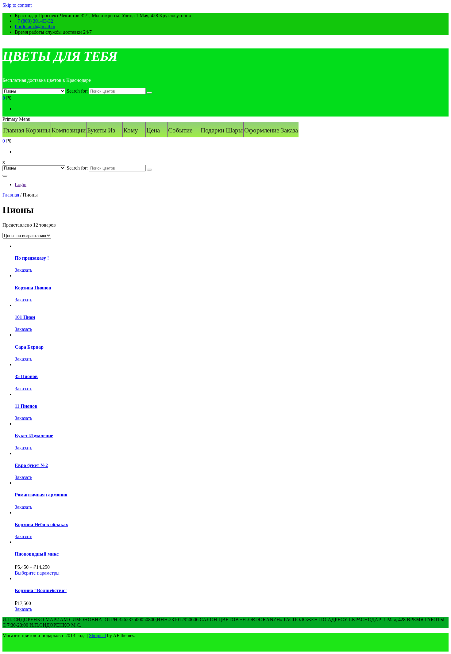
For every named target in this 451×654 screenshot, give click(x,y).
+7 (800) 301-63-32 (34, 21)
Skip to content (17, 5)
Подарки (212, 130)
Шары (234, 130)
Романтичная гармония (41, 494)
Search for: (77, 91)
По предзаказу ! (32, 258)
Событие (180, 130)
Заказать (23, 270)
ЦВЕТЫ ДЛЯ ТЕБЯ (59, 56)
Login (20, 184)
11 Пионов (26, 406)
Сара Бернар (29, 347)
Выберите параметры (37, 573)
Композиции (69, 130)
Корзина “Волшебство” (41, 590)
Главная (13, 130)
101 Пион (25, 317)
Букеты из (101, 130)
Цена (153, 130)
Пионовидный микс (37, 553)
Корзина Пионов (33, 287)
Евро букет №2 (31, 465)
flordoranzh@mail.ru (35, 26)
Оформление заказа (271, 130)
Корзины (38, 130)
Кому (130, 130)
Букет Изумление (34, 435)
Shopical (97, 635)
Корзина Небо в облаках (41, 524)
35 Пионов (26, 376)
